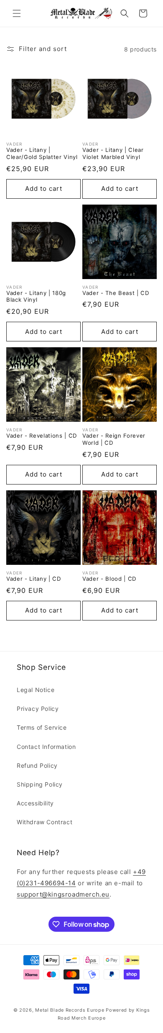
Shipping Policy (40, 784)
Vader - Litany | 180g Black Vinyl (36, 296)
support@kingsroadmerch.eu (63, 894)
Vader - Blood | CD (109, 578)
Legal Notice (35, 689)
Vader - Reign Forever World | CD (113, 439)
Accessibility (35, 803)
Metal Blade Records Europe (69, 1010)
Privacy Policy (38, 708)
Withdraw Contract (44, 821)
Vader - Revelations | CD (41, 435)
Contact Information (46, 746)
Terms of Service (42, 727)
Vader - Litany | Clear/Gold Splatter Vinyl (42, 153)
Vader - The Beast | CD (115, 293)
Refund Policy (37, 765)
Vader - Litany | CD (33, 578)
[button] (17, 13)
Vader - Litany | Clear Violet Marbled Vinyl (113, 153)
